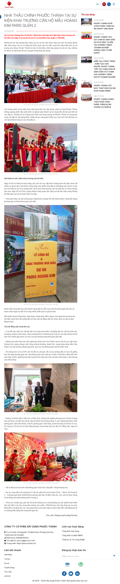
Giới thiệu (8, 555)
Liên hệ (7, 576)
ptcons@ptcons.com (26, 540)
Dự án (6, 563)
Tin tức (7, 559)
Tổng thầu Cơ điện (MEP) (72, 535)
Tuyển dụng (9, 567)
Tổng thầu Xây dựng (70, 531)
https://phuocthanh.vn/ (26, 543)
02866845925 (22, 538)
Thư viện (8, 572)
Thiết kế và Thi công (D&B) (73, 540)
